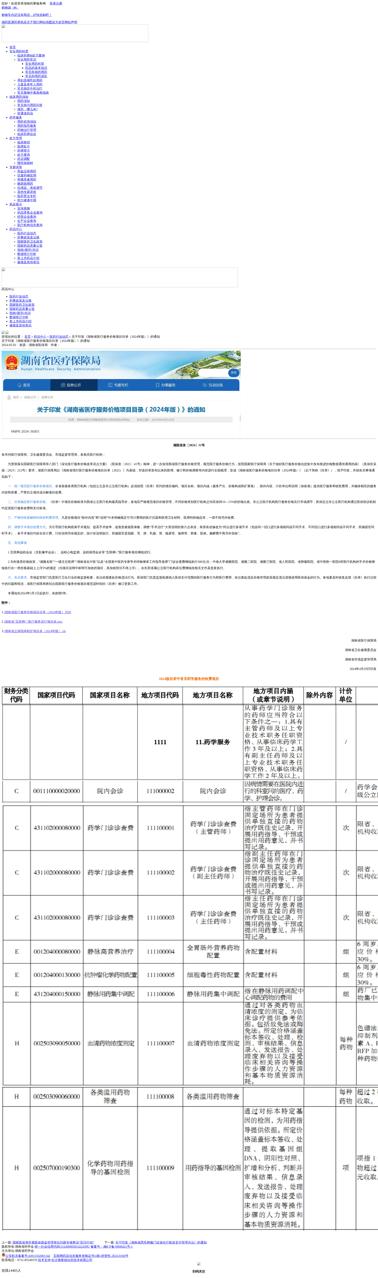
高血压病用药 (26, 171)
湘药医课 (8, 22)
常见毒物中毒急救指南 (33, 92)
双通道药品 (25, 113)
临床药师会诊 (26, 134)
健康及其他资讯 (28, 262)
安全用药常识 (26, 59)
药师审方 (23, 150)
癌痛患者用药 (26, 179)
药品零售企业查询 (30, 212)
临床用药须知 (18, 96)
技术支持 (44, 1260)
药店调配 (23, 158)
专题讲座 (15, 167)
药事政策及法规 (28, 237)
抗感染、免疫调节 (30, 187)
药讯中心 (15, 229)
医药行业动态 (26, 233)
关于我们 (33, 22)
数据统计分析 (26, 254)
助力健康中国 (26, 200)
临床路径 (23, 142)
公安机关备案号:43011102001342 (28, 1256)
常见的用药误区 (36, 76)
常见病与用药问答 (30, 105)
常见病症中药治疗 (30, 88)
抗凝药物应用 (26, 175)
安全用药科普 (18, 51)
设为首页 (58, 22)
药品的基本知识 (36, 68)
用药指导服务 (26, 125)
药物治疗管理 (26, 130)
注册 (59, 3)
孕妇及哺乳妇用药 (30, 80)
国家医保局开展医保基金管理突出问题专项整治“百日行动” (53, 1242)
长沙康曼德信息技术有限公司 (71, 1260)
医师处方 (23, 146)
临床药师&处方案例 (31, 55)
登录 (53, 3)
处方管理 (15, 138)
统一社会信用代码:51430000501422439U (62, 1246)
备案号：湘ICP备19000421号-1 (112, 1246)
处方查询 (23, 154)
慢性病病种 (25, 163)
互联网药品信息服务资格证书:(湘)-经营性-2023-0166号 (90, 1256)
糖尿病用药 (25, 183)
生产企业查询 (26, 221)
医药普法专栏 (26, 196)
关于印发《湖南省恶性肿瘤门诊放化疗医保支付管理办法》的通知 (161, 1242)
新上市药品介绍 (28, 258)
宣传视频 (23, 208)
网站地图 (45, 22)
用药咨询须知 (26, 121)
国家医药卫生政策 (30, 241)
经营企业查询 (26, 216)
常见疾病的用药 (36, 72)
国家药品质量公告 (30, 245)
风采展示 (15, 204)
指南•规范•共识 (28, 249)
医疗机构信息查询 (30, 225)
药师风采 (20, 22)
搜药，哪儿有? (27, 109)
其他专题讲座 (26, 192)
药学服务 (15, 117)
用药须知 (23, 101)
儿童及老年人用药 (30, 84)
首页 (12, 47)
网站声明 (71, 22)
